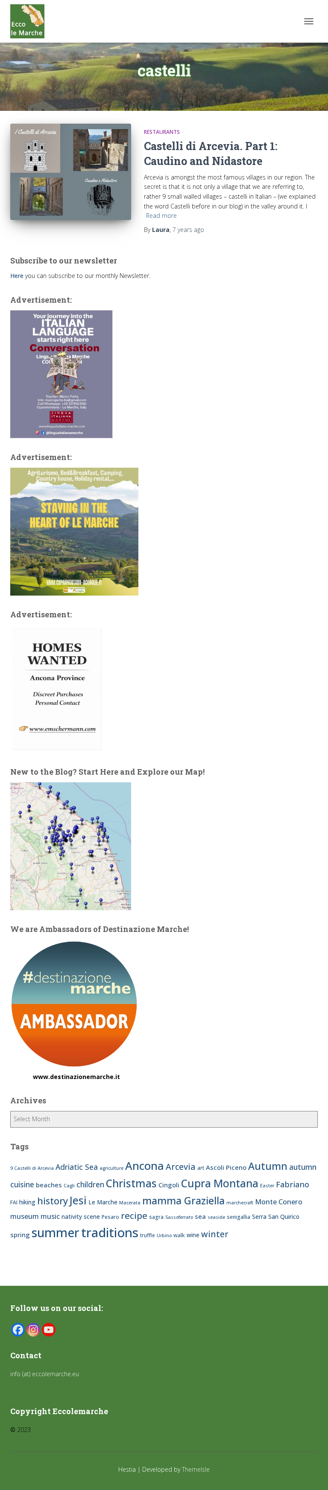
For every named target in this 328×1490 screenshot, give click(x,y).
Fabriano (292, 1184)
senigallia (238, 1217)
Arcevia (181, 1166)
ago (188, 230)
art (200, 1168)
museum (24, 1216)
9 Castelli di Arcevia (32, 1168)
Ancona (144, 1165)
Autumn (267, 1166)
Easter (267, 1186)
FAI (14, 1202)
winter (214, 1234)
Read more (161, 215)
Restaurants (162, 132)
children (90, 1184)
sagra (156, 1217)
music (50, 1216)
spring (20, 1234)
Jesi (78, 1200)
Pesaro (110, 1217)
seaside (216, 1217)
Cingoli (168, 1184)
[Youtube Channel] (49, 1330)
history (52, 1201)
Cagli (69, 1186)
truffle (147, 1235)
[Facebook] (18, 1330)
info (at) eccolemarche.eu (45, 1374)
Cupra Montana (219, 1183)
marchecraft (239, 1203)
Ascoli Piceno (226, 1167)
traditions (109, 1232)
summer (55, 1232)
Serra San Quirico (275, 1216)
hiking (27, 1202)
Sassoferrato (179, 1217)
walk (179, 1235)
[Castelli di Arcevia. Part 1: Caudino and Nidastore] (70, 172)
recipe (134, 1215)
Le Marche (102, 1202)
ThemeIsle (196, 1469)
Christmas (131, 1183)
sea (200, 1216)
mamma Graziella (183, 1200)
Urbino (164, 1235)
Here (16, 276)
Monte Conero (278, 1201)
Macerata (130, 1203)
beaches (49, 1184)
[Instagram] (33, 1330)
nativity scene (81, 1216)
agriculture (111, 1168)
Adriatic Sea (77, 1167)
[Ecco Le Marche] (30, 21)
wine (193, 1235)
